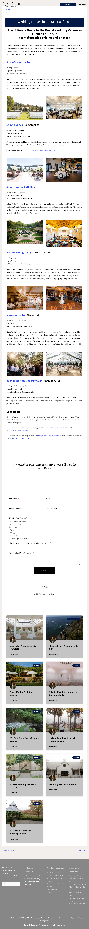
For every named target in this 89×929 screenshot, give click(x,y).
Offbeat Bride (15, 536)
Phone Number (15, 508)
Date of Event (51, 508)
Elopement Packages (76, 876)
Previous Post (8, 850)
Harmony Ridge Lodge (19, 252)
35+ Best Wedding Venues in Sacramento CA (63, 693)
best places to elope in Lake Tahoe (49, 436)
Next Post (82, 850)
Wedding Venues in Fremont (63, 784)
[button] (68, 4)
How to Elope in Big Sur (77, 903)
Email (48, 499)
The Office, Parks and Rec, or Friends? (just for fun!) (30, 543)
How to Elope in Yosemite (78, 884)
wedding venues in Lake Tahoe (20, 438)
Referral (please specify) (19, 539)
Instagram (14, 533)
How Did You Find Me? (18, 518)
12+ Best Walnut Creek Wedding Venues (21, 832)
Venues (7, 9)
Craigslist (14, 527)
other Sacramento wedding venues (43, 150)
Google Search (16, 524)
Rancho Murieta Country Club (24, 380)
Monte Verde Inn (16, 315)
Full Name (13, 499)
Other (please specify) (18, 521)
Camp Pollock (14, 125)
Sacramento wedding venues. (19, 430)
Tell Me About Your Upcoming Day (22, 553)
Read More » (14, 654)
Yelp (12, 530)
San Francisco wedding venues (59, 428)
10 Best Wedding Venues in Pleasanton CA (62, 740)
